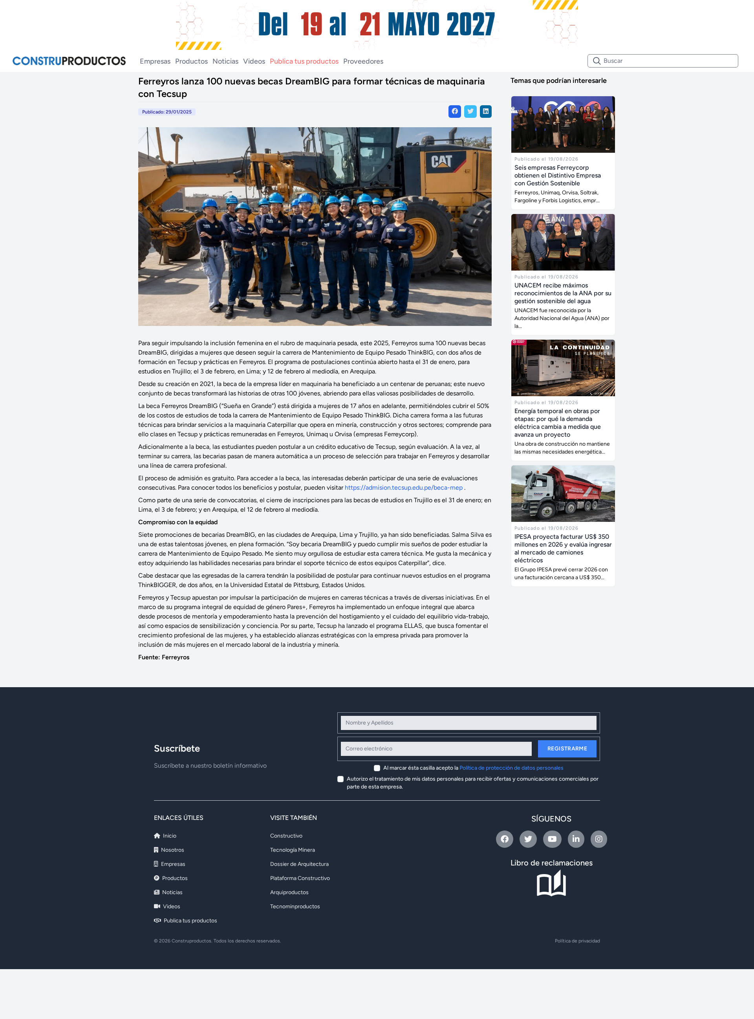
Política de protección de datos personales (511, 768)
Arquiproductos (289, 892)
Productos (191, 61)
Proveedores (363, 61)
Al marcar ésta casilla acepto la (473, 768)
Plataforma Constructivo (300, 878)
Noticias (225, 61)
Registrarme (567, 748)
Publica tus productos (304, 61)
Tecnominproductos (295, 906)
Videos (254, 61)
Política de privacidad (577, 941)
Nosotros (172, 850)
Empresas (155, 61)
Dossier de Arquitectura (299, 864)
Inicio (169, 835)
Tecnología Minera (292, 850)
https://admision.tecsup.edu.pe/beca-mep (404, 487)
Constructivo (286, 835)
